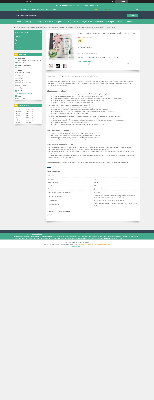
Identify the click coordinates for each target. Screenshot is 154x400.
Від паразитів (87, 22)
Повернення (19, 48)
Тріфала (59, 22)
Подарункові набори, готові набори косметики (48, 27)
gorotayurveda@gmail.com (23, 93)
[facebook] (48, 168)
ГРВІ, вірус (75, 22)
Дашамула (110, 22)
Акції (39, 22)
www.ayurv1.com (37, 234)
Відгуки (17, 40)
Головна (18, 22)
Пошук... (132, 15)
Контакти (129, 22)
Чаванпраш (49, 22)
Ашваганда (99, 22)
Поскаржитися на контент (86, 244)
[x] (50, 168)
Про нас (119, 22)
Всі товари (28, 22)
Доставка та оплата (21, 44)
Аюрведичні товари (24, 27)
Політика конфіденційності (102, 244)
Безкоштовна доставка (89, 54)
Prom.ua (87, 242)
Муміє (67, 22)
